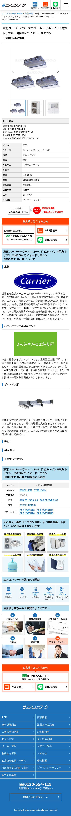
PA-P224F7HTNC (45, 513)
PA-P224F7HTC (27, 513)
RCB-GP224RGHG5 (29, 500)
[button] (57, 71)
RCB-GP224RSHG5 (49, 500)
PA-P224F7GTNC (45, 510)
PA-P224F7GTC (27, 510)
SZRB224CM (40, 490)
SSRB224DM (26, 490)
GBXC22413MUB (28, 505)
